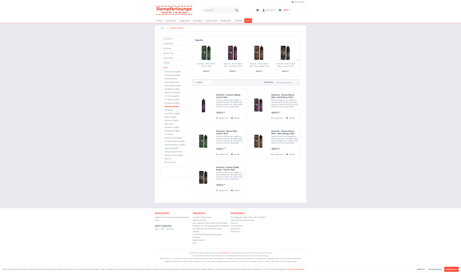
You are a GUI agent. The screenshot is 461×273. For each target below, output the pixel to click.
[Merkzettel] (257, 10)
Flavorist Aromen (172, 106)
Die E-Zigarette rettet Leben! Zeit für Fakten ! (210, 223)
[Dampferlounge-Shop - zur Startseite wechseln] (174, 11)
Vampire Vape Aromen (174, 152)
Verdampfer (168, 58)
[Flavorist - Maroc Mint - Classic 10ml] (206, 53)
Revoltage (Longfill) (172, 131)
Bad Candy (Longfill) (172, 85)
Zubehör (166, 63)
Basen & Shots (170, 162)
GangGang (169, 110)
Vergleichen (223, 118)
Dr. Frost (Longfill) (172, 96)
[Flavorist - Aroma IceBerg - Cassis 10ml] (203, 105)
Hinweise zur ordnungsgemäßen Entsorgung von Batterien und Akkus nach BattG (211, 227)
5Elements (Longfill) (172, 75)
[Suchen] (236, 10)
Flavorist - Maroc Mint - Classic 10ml (206, 65)
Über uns (234, 223)
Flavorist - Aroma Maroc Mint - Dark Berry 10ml (233, 65)
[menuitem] (221, 11)
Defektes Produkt (199, 220)
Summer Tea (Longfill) (173, 138)
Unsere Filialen (236, 226)
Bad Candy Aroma (172, 82)
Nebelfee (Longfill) (172, 127)
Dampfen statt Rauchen (202, 217)
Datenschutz (235, 229)
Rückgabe (196, 237)
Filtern (200, 82)
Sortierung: (268, 82)
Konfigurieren (451, 269)
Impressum (235, 231)
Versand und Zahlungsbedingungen (207, 234)
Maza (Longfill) (170, 117)
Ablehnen (421, 269)
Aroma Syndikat (171, 78)
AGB (194, 243)
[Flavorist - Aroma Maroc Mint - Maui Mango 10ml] (259, 53)
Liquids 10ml (168, 53)
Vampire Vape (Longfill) (174, 155)
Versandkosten (225, 253)
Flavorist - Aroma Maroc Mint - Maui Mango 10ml (259, 65)
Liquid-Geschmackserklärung (242, 220)
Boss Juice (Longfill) (172, 92)
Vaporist (168, 159)
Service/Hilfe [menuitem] (298, 2)
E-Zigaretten (168, 43)
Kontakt (196, 231)
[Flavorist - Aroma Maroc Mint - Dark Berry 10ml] (233, 53)
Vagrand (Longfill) (172, 148)
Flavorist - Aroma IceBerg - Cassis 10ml (228, 96)
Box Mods (167, 48)
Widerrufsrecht (199, 240)
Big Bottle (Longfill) (172, 89)
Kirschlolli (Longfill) (172, 113)
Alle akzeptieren (435, 269)
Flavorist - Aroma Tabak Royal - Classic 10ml (285, 65)
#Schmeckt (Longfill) (173, 71)
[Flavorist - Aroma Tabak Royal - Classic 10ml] (285, 53)
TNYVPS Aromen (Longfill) (175, 141)
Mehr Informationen (296, 269)
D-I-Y (165, 67)
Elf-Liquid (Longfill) (172, 103)
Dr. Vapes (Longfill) (172, 99)
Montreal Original (172, 120)
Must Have (169, 124)
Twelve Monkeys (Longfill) (175, 145)
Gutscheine (168, 39)
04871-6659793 (163, 226)
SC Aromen (169, 134)
